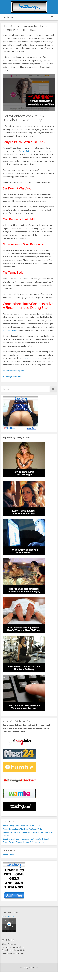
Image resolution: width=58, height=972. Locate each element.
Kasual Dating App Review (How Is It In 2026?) (21, 826)
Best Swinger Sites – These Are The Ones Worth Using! (26, 839)
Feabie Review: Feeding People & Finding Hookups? (24, 842)
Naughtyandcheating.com (13, 370)
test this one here (32, 358)
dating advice (8, 854)
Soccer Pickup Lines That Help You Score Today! (23, 829)
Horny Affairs (25, 151)
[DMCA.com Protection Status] (9, 931)
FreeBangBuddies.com (12, 376)
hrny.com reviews (10, 330)
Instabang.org (29, 7)
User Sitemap (8, 916)
